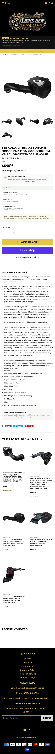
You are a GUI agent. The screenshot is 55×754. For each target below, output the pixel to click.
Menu (8, 3)
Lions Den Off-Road (28, 737)
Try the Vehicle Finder (11, 46)
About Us (27, 662)
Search (27, 658)
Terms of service (27, 674)
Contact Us (27, 666)
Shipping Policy (28, 670)
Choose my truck (30, 181)
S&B (3, 161)
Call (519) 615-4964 (8, 209)
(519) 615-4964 (34, 415)
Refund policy (27, 677)
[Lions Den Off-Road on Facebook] (24, 730)
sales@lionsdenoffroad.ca (16, 415)
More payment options (27, 257)
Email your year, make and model (13, 208)
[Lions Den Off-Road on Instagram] (29, 730)
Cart (50, 3)
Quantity (6, 228)
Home (4, 54)
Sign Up (47, 718)
